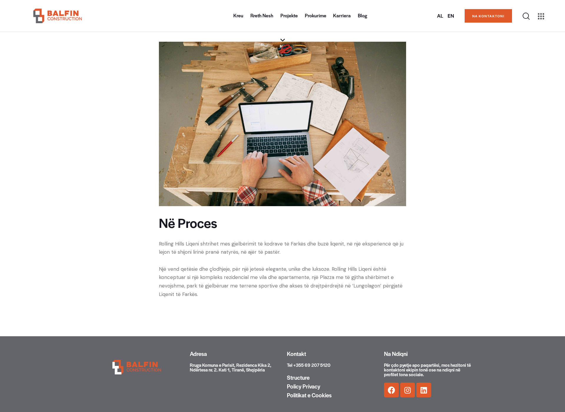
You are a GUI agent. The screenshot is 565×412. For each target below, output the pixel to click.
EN (451, 16)
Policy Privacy (303, 386)
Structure (298, 378)
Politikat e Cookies (309, 395)
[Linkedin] (423, 390)
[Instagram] (407, 390)
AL (440, 16)
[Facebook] (391, 390)
